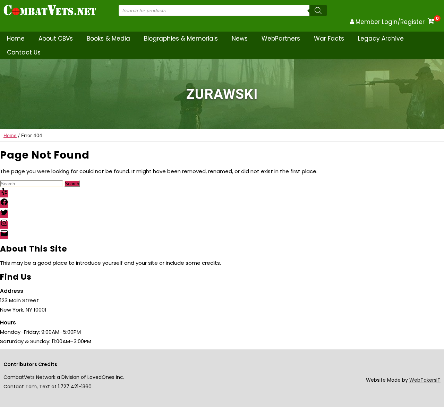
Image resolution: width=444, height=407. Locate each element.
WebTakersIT (425, 379)
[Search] (318, 10)
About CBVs (56, 38)
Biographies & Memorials (181, 38)
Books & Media (108, 38)
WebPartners (281, 38)
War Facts (329, 38)
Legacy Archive (381, 38)
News (240, 38)
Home (16, 38)
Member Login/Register (390, 22)
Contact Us (24, 52)
